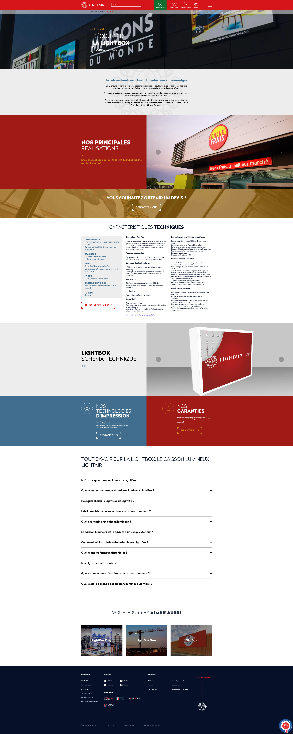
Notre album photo (176, 685)
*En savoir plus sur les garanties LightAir (140, 315)
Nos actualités (174, 7)
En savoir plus (109, 435)
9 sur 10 (99, 156)
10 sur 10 (101, 156)
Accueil (92, 11)
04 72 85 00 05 (88, 697)
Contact (196, 7)
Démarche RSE (160, 7)
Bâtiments (151, 681)
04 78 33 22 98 (88, 693)
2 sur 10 (84, 156)
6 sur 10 (93, 156)
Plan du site (110, 725)
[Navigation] (209, 5)
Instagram (127, 685)
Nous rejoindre (186, 7)
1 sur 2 (82, 366)
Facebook (110, 685)
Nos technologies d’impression (179, 689)
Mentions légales (129, 725)
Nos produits (101, 11)
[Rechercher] (139, 4)
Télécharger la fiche (98, 305)
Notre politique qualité (177, 681)
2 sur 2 (84, 366)
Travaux (150, 685)
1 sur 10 (82, 156)
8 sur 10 (97, 156)
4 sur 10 (88, 156)
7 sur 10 (95, 156)
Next (281, 152)
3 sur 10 (86, 156)
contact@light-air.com (91, 701)
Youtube (126, 681)
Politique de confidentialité (152, 725)
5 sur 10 (91, 156)
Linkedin (110, 681)
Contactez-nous (106, 49)
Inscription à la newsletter (202, 677)
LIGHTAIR (94, 5)
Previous (158, 152)
